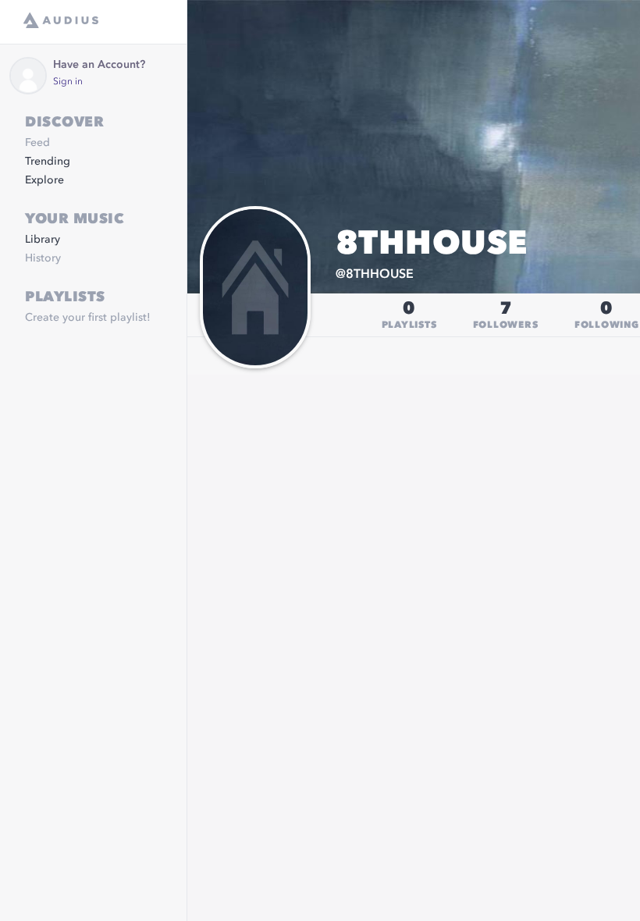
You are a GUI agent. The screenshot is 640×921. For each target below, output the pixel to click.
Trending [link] (47, 161)
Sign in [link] (68, 82)
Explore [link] (44, 180)
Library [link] (42, 239)
